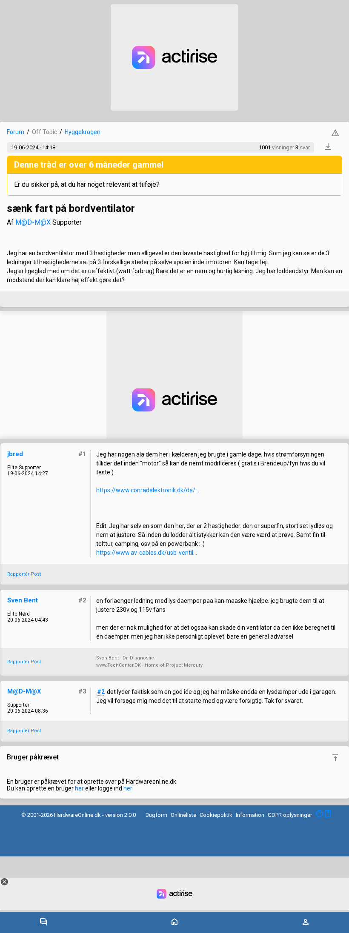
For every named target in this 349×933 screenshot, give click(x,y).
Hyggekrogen (82, 131)
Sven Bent (22, 600)
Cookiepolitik (216, 815)
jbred (15, 454)
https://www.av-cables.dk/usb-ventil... (146, 552)
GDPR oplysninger (290, 815)
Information (250, 815)
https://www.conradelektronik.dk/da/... (147, 490)
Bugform (156, 815)
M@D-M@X (33, 222)
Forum (15, 131)
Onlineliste (183, 815)
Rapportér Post (24, 574)
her (79, 788)
